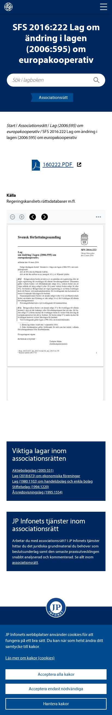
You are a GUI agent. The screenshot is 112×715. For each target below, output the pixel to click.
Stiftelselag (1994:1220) (30, 486)
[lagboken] (8, 7)
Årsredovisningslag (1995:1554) (37, 492)
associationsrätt (25, 562)
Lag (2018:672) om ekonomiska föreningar (46, 476)
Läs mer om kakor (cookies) (30, 658)
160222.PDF (58, 164)
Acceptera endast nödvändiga (56, 688)
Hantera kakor (56, 703)
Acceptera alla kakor (56, 674)
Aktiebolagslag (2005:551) (33, 470)
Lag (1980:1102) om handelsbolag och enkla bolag (52, 481)
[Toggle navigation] (103, 7)
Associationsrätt (53, 97)
